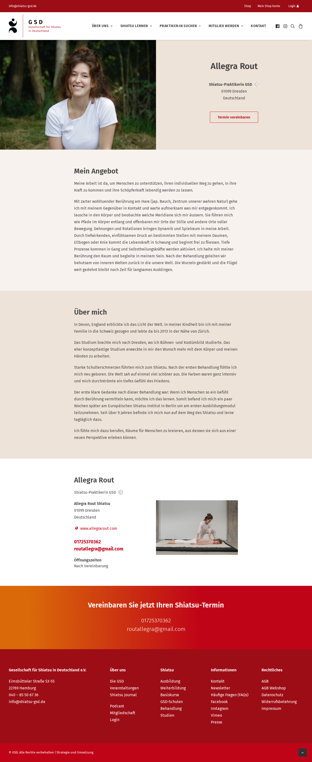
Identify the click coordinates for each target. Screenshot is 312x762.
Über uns (100, 26)
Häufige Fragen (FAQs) (229, 695)
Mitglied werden (224, 26)
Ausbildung (170, 681)
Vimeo (216, 715)
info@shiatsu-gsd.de (23, 6)
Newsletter (220, 688)
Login (291, 6)
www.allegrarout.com (98, 528)
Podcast (117, 706)
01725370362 (87, 542)
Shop (247, 6)
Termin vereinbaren (234, 117)
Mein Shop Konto (269, 6)
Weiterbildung (173, 688)
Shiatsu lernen (134, 26)
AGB (265, 681)
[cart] (300, 26)
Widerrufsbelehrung (279, 701)
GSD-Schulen (171, 701)
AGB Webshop (274, 688)
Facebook (219, 701)
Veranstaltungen (124, 688)
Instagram (219, 708)
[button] (278, 26)
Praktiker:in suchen (178, 26)
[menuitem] (249, 6)
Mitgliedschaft (122, 713)
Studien (167, 715)
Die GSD (117, 681)
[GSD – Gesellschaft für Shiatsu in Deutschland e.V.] (35, 26)
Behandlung (171, 708)
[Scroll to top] (302, 752)
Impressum (271, 708)
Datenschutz (272, 695)
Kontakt (258, 26)
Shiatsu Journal (123, 695)
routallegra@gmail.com (98, 549)
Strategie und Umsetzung (75, 752)
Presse (216, 722)
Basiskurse (169, 695)
